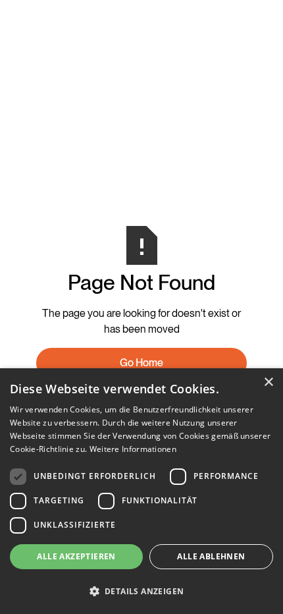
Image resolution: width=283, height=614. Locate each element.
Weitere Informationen (133, 449)
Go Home (141, 362)
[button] (141, 591)
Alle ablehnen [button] (211, 556)
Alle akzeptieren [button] (76, 556)
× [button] (268, 382)
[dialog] (141, 491)
